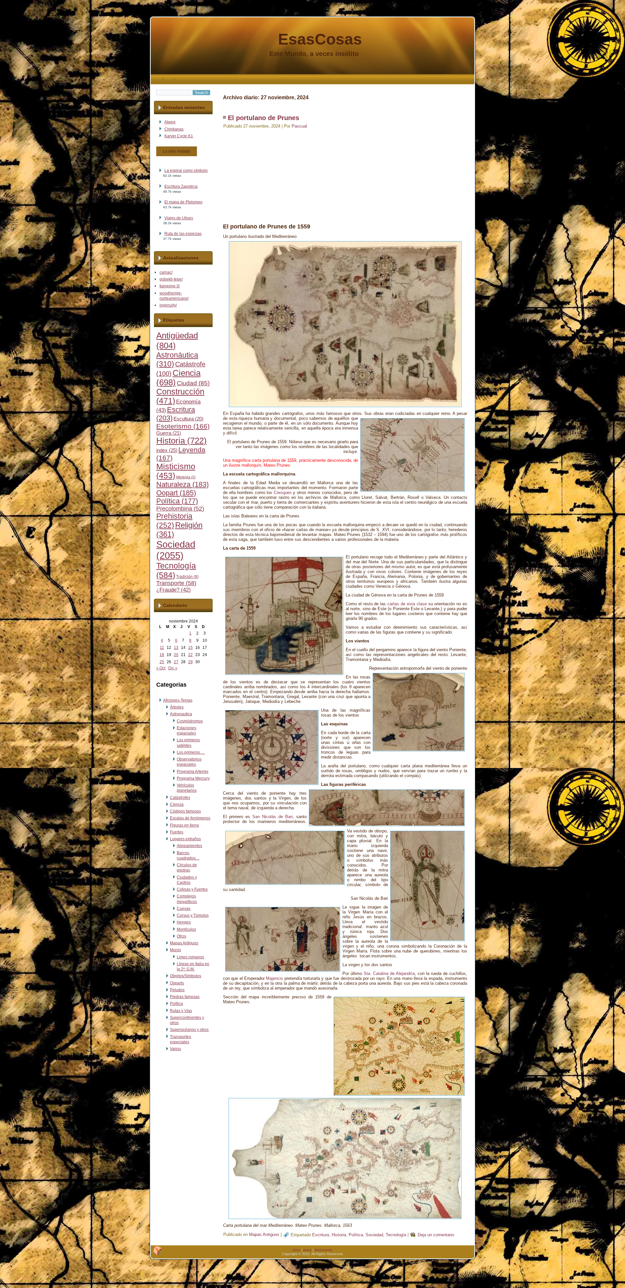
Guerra (168, 433)
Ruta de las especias (182, 233)
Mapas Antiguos (184, 943)
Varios (175, 1049)
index (166, 450)
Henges (184, 922)
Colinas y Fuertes (192, 889)
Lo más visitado (176, 151)
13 (176, 647)
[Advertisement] (345, 174)
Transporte (176, 583)
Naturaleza (182, 484)
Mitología (186, 477)
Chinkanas (174, 129)
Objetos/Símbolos (185, 976)
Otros (181, 936)
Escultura (188, 418)
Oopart (176, 493)
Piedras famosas (185, 996)
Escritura (320, 1234)
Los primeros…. (191, 752)
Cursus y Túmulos (193, 915)
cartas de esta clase (407, 603)
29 (190, 662)
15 (190, 647)
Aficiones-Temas (177, 700)
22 (190, 654)
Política (177, 501)
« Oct (160, 668)
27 (176, 662)
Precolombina (180, 508)
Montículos (186, 929)
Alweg (169, 122)
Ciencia (177, 804)
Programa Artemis (192, 771)
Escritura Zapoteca (181, 186)
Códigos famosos (185, 811)
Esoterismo (183, 426)
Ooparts (177, 983)
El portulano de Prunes (263, 117)
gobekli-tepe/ (171, 279)
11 (162, 647)
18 (162, 654)
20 (176, 654)
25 (162, 662)
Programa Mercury (193, 778)
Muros (175, 950)
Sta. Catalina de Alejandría (389, 973)
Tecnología (396, 1234)
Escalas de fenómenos (190, 818)
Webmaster (323, 1250)
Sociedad (175, 550)
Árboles (177, 707)
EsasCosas (320, 39)
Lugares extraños (185, 839)
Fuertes (176, 832)
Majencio (274, 978)
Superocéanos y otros (189, 1029)
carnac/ (166, 272)
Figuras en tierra (184, 825)
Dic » (172, 668)
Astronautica (181, 714)
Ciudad (193, 383)
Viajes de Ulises (178, 218)
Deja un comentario (436, 1234)
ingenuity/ (168, 305)
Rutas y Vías (181, 1010)
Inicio (296, 1250)
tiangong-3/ (170, 286)
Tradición (187, 576)
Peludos (177, 990)
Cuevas (183, 908)
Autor (307, 1250)
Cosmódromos (190, 721)
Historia (181, 440)
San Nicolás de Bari (272, 816)
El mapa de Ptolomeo (183, 202)
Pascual (299, 126)
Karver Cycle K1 (178, 136)
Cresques (283, 492)
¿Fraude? (173, 590)
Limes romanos (190, 957)
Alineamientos (189, 845)
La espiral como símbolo (186, 170)
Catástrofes (180, 797)
